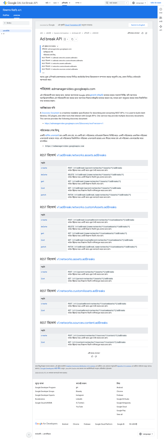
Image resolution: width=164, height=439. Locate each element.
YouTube (79, 407)
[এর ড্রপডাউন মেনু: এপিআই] (70, 3)
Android (120, 387)
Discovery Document (50, 113)
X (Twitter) (80, 403)
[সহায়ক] (142, 33)
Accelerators (40, 399)
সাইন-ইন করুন (156, 3)
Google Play (121, 411)
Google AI (120, 424)
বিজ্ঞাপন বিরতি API (12, 10)
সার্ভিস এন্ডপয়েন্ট (52, 135)
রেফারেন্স (16, 15)
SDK (55, 3)
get (42, 181)
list (43, 188)
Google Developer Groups (44, 391)
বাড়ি (47, 3)
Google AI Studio (123, 399)
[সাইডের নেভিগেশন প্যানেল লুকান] (29, 434)
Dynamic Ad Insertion (61, 33)
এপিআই (64, 3)
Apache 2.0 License (124, 366)
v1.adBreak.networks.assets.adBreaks (81, 155)
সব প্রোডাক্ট (133, 424)
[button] (15, 33)
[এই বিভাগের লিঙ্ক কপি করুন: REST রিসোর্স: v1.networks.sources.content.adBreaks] (110, 323)
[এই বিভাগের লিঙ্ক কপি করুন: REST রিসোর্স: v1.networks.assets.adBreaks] (97, 259)
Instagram (80, 395)
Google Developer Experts (45, 395)
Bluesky (79, 391)
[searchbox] (16, 23)
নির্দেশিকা (6, 15)
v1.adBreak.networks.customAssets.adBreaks (86, 207)
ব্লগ (77, 387)
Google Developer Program (45, 387)
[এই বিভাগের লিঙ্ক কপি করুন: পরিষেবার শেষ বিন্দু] (61, 130)
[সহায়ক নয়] (146, 33)
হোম (41, 33)
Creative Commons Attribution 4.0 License (80, 366)
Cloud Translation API (73, 25)
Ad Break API (76, 33)
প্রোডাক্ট (48, 33)
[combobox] (117, 3)
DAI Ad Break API (27, 3)
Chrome (120, 391)
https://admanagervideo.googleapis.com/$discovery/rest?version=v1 (74, 123)
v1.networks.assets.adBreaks (76, 259)
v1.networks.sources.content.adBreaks (82, 323)
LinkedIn (79, 399)
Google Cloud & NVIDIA (43, 403)
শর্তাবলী (38, 434)
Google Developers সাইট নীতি (50, 368)
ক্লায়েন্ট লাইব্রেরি (96, 95)
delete (44, 174)
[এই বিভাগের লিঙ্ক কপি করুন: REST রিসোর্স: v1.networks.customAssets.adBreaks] (108, 291)
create (44, 168)
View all (119, 414)
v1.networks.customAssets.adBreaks (81, 291)
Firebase (120, 395)
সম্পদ (77, 3)
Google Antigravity (124, 403)
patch (43, 195)
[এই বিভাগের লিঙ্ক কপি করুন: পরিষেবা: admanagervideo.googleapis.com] (97, 89)
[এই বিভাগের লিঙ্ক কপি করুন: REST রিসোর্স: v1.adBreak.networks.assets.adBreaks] (109, 155)
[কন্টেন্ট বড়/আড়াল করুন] (57, 46)
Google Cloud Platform (103, 424)
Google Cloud (122, 407)
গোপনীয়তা (47, 434)
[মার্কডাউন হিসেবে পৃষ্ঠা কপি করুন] (72, 39)
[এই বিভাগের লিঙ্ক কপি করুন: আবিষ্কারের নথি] (57, 108)
